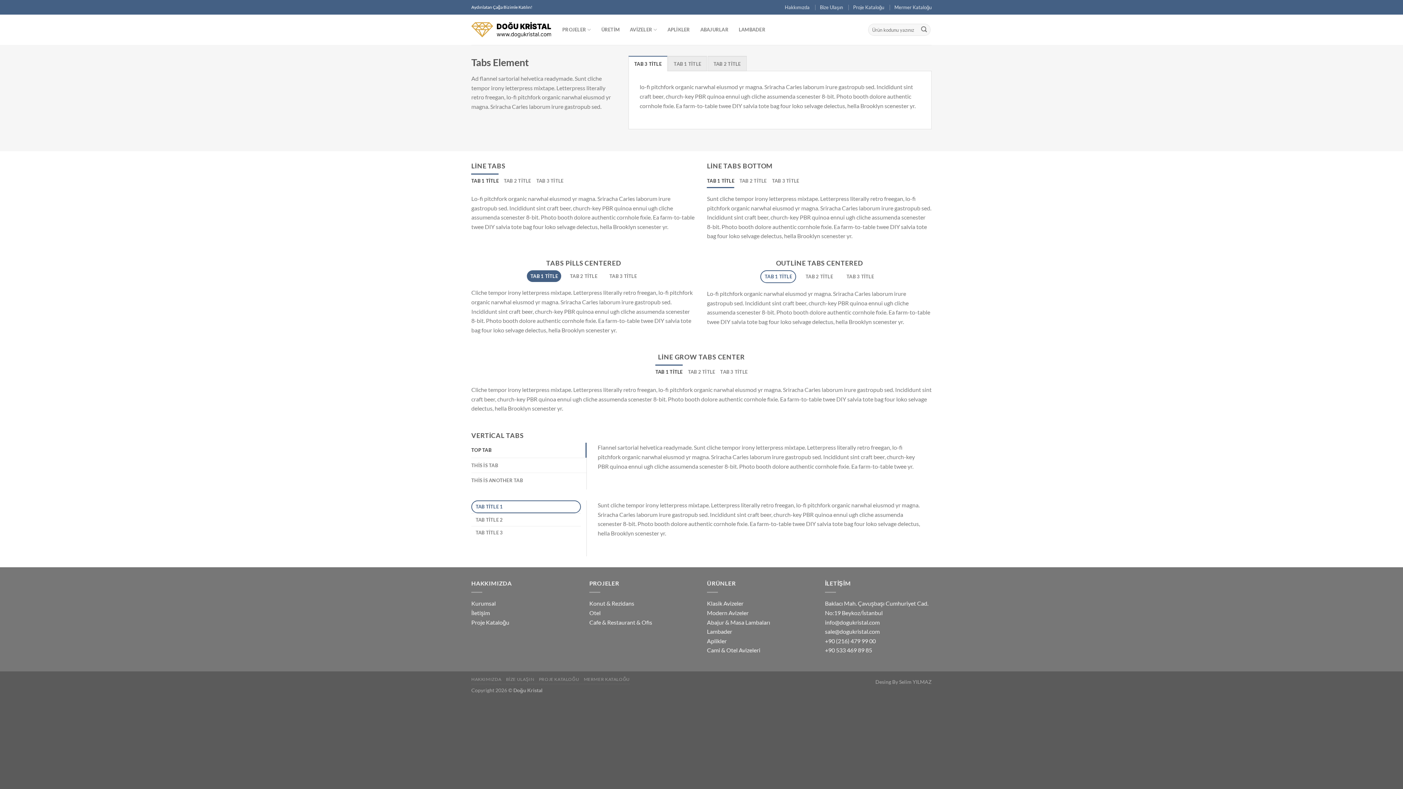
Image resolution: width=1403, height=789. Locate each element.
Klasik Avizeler (725, 603)
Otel (595, 612)
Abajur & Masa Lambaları (738, 622)
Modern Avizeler (728, 612)
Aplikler (679, 30)
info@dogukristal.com (852, 622)
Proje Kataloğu (868, 7)
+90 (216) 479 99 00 (850, 640)
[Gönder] (924, 30)
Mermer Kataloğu (913, 7)
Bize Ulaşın (831, 7)
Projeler (574, 30)
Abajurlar (714, 30)
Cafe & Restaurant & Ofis (620, 622)
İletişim (480, 612)
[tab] (648, 63)
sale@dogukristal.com (852, 631)
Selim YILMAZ (915, 682)
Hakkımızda (797, 7)
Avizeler (641, 30)
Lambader (752, 30)
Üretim (610, 30)
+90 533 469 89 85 (848, 650)
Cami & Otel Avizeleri (733, 650)
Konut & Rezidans (611, 603)
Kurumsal (483, 603)
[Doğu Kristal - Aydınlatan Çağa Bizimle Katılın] (511, 29)
